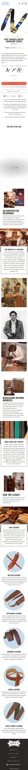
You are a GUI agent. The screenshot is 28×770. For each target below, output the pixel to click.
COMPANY (14, 757)
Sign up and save (14, 761)
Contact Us (14, 749)
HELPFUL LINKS (14, 753)
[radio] (8, 70)
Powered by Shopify (14, 768)
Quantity (14, 75)
